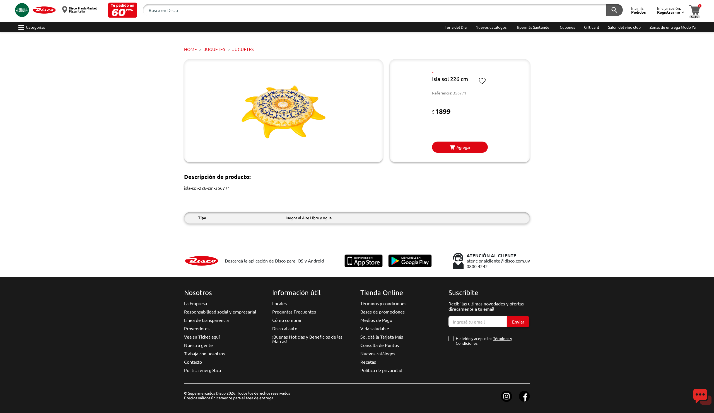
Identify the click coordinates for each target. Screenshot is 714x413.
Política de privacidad (381, 370)
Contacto (193, 361)
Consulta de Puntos (379, 345)
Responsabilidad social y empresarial (220, 311)
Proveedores (196, 328)
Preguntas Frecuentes (294, 311)
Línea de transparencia (206, 320)
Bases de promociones (382, 311)
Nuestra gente (198, 345)
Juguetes (243, 49)
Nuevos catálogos (377, 353)
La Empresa (195, 303)
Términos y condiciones (383, 303)
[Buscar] (614, 10)
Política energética (202, 370)
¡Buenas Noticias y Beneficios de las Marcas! (307, 338)
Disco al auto (284, 328)
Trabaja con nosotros (204, 353)
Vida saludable (374, 328)
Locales (279, 303)
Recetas (368, 361)
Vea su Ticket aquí (202, 336)
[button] (122, 10)
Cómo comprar (286, 320)
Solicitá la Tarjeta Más (381, 336)
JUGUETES (214, 49)
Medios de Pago (376, 320)
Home (190, 49)
